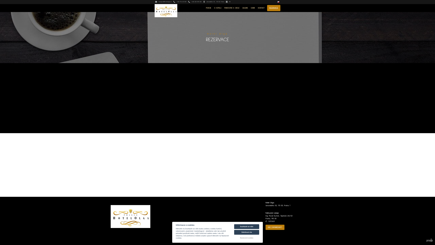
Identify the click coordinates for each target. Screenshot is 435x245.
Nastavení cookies (246, 238)
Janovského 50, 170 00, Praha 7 (278, 205)
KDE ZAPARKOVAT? (275, 227)
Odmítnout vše (246, 232)
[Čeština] (278, 2)
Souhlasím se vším (246, 226)
